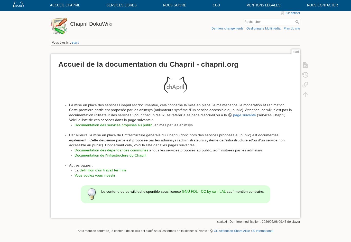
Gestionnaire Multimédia (263, 28)
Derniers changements (227, 28)
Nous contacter (322, 5)
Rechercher (297, 22)
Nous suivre (174, 5)
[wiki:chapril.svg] (175, 85)
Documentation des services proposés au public (113, 125)
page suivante (244, 115)
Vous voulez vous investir (95, 175)
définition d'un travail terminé (103, 170)
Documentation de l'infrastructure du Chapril (110, 155)
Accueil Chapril (65, 5)
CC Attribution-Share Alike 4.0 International (243, 231)
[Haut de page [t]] (305, 94)
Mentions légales (263, 5)
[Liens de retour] (305, 85)
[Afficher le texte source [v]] (305, 65)
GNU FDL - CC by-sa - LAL (204, 191)
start (75, 42)
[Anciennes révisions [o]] (305, 75)
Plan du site (292, 28)
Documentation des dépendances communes (111, 150)
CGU (216, 5)
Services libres (121, 5)
